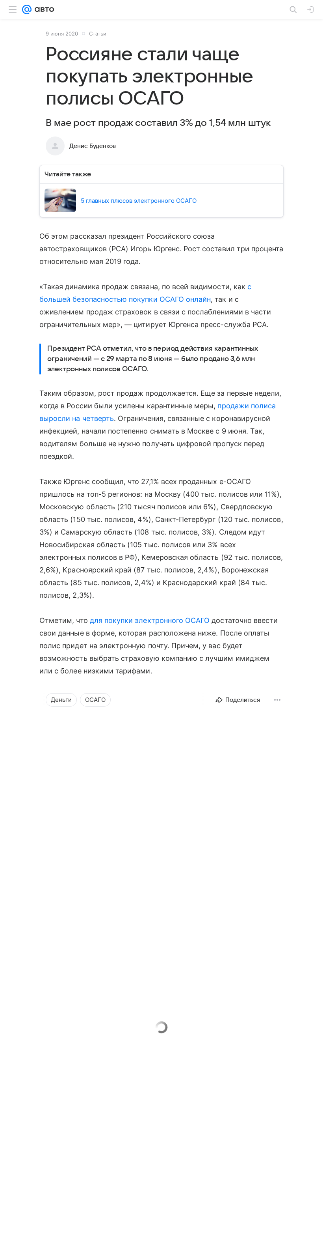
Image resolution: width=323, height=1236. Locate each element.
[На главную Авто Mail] (43, 9)
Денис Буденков (92, 146)
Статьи (97, 33)
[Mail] (27, 9)
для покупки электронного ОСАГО (150, 620)
